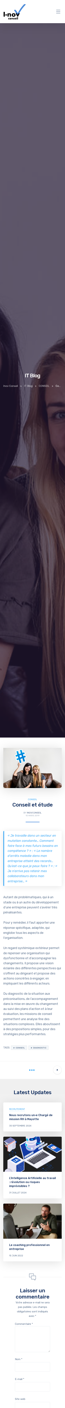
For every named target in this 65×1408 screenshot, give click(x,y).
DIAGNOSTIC (39, 1048)
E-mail (19, 1379)
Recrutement (17, 1109)
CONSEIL (32, 799)
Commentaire (24, 1324)
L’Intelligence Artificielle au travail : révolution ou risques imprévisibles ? (32, 1182)
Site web (20, 1399)
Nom (18, 1359)
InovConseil (34, 812)
